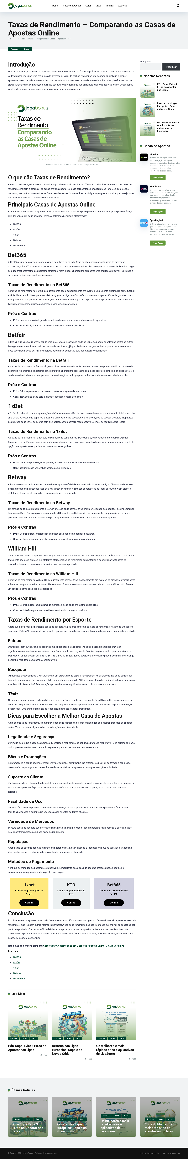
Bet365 (17, 957)
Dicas (98, 5)
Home (55, 5)
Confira (29, 902)
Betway (17, 973)
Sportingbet (156, 220)
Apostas (122, 5)
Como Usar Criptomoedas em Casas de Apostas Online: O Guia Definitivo (83, 945)
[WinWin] (144, 160)
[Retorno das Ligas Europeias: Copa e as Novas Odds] (72, 1020)
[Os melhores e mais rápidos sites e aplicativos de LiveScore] (116, 1020)
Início (10, 39)
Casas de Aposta (72, 5)
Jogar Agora (157, 177)
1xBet (16, 968)
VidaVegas (156, 186)
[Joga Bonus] (20, 5)
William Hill (19, 978)
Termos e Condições (171, 1153)
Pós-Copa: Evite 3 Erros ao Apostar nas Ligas (27, 1048)
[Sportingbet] (144, 225)
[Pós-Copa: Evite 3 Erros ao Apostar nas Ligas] (28, 1020)
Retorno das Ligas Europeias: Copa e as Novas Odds (67, 1050)
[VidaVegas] (144, 191)
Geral (88, 5)
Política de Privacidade (149, 1153)
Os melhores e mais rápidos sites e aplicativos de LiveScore (115, 1050)
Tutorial (110, 5)
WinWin (154, 154)
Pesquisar (145, 61)
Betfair (16, 962)
